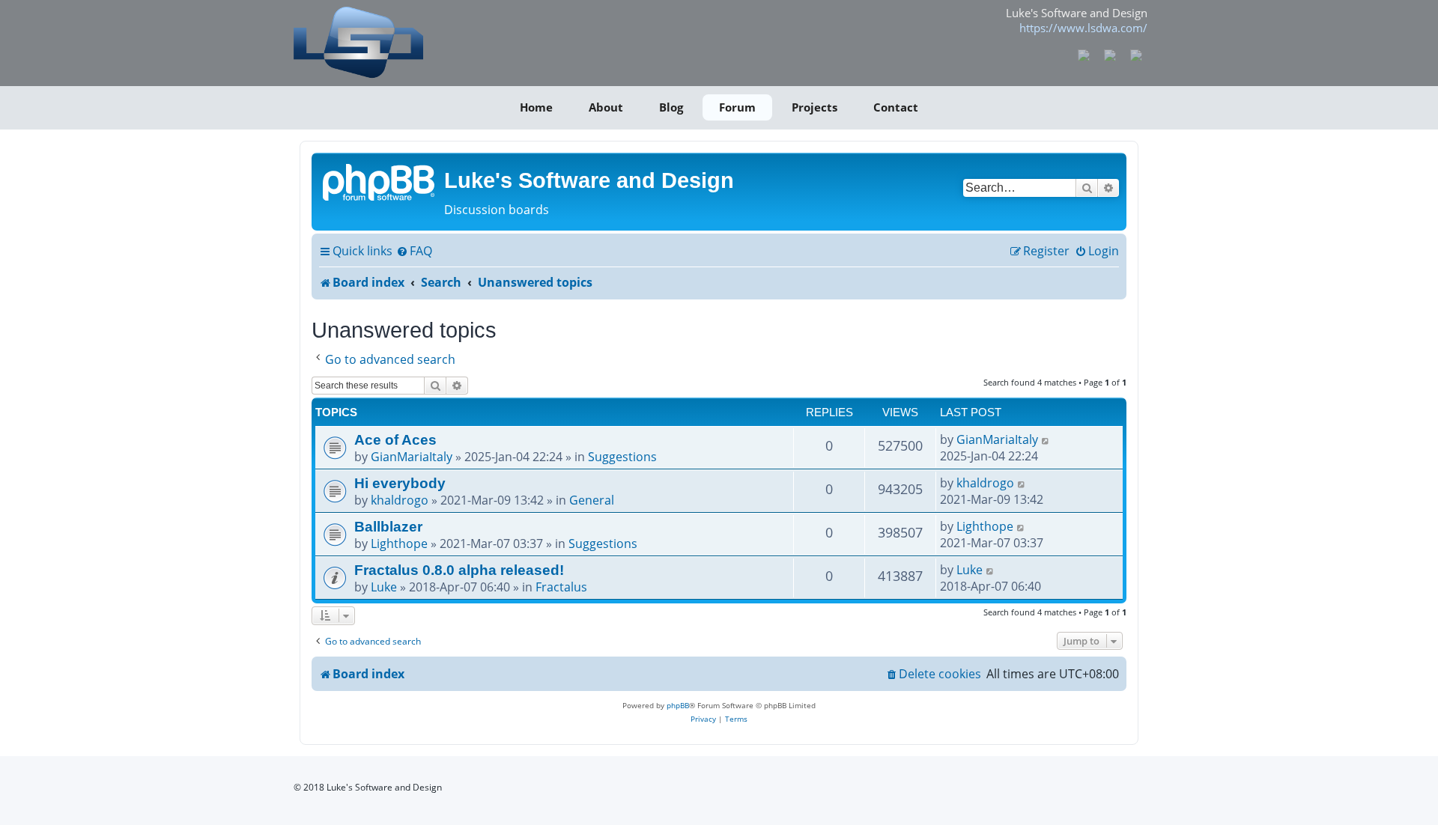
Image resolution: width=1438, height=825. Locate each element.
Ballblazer (388, 526)
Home (536, 107)
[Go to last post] (1046, 439)
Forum (737, 107)
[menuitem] (414, 251)
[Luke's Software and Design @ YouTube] (1110, 53)
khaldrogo (399, 500)
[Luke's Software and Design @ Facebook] (1084, 53)
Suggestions (622, 456)
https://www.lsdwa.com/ (1083, 27)
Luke (384, 587)
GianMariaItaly (411, 456)
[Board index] (379, 181)
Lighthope (399, 543)
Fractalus (561, 587)
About (606, 107)
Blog (671, 107)
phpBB (678, 705)
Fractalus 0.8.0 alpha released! (459, 569)
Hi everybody (400, 483)
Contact (895, 107)
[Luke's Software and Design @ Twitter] (1135, 53)
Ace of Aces (395, 439)
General (591, 500)
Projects (814, 107)
